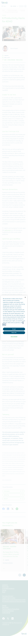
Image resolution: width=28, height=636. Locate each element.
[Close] (25, 297)
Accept (14, 329)
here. (4, 324)
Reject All (14, 332)
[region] (14, 318)
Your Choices (14, 336)
